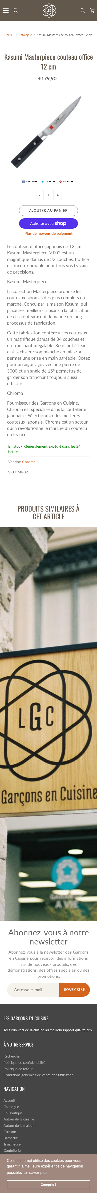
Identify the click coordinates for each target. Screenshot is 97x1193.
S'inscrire (74, 63)
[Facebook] (42, 78)
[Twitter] (32, 78)
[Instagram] (52, 78)
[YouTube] (62, 78)
